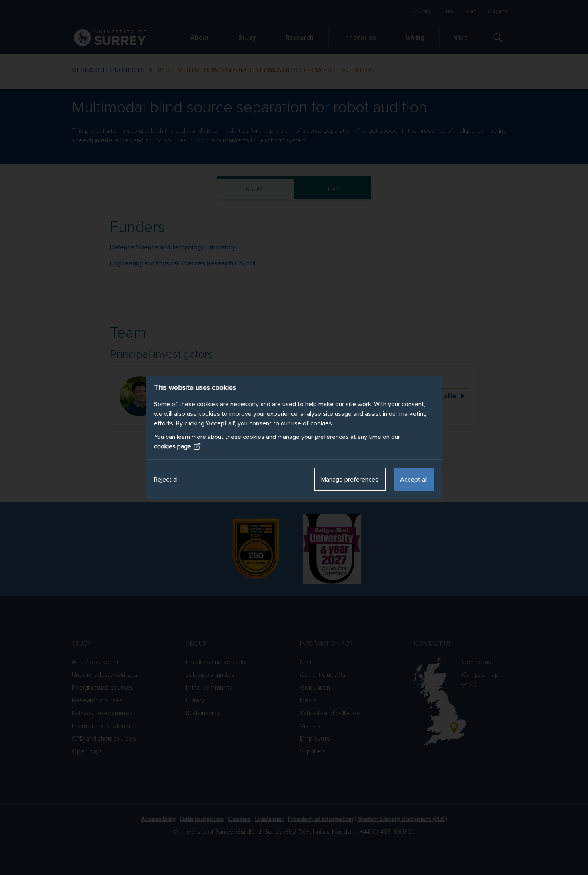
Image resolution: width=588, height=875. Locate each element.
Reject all (166, 480)
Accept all (414, 480)
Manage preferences (349, 480)
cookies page (172, 446)
